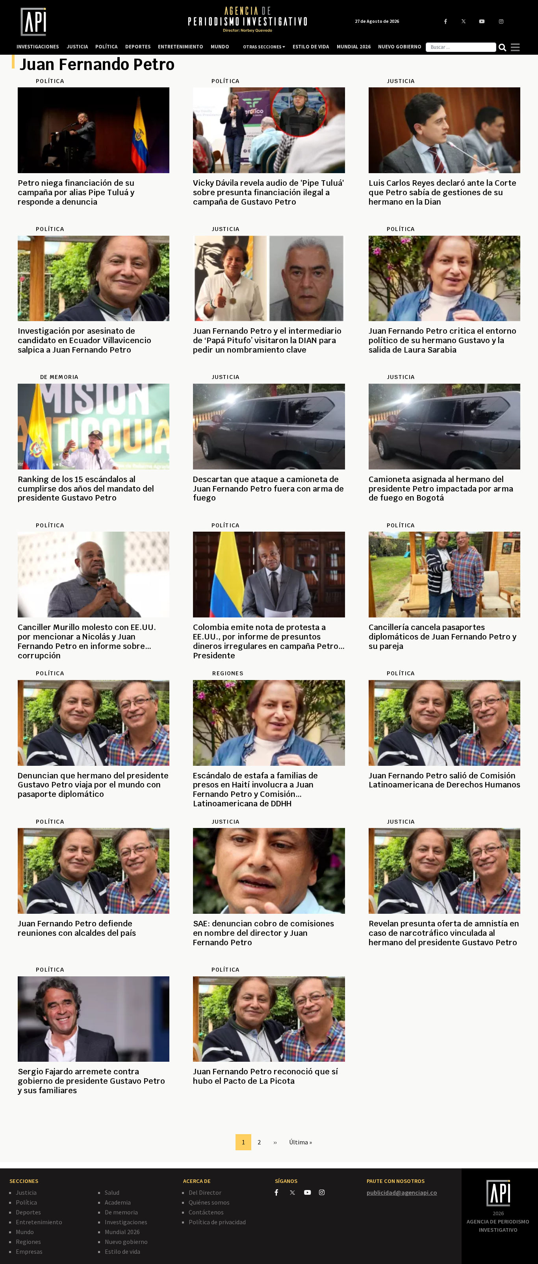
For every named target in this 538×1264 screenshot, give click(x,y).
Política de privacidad (217, 1222)
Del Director (205, 1192)
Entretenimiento (39, 1222)
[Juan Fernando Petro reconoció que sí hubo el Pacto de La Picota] (269, 1109)
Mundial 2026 (122, 1232)
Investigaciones (126, 1222)
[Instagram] (326, 1192)
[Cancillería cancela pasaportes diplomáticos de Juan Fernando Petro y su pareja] (444, 665)
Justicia (26, 1192)
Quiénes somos (209, 1202)
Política (26, 1202)
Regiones (28, 1242)
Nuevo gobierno (126, 1242)
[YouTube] (311, 1192)
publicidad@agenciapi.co (402, 1192)
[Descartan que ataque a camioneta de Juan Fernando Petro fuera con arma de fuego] (269, 517)
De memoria (121, 1212)
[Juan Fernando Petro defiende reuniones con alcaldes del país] (93, 961)
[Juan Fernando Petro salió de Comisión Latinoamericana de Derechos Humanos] (444, 813)
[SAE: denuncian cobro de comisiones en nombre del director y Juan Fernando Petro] (269, 961)
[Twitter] (296, 1192)
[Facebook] (282, 1192)
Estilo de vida (122, 1251)
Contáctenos (206, 1212)
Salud (112, 1192)
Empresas (29, 1251)
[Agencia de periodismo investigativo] (94, 22)
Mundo (25, 1232)
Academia (118, 1202)
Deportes (28, 1212)
